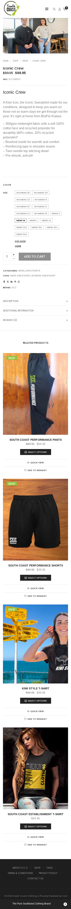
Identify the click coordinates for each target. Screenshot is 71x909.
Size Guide (20, 241)
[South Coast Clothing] (12, 15)
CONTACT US (35, 878)
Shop (15, 60)
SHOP (37, 867)
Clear (18, 246)
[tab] (35, 301)
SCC (14, 287)
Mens (25, 60)
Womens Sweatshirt (43, 275)
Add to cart (34, 256)
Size (5, 192)
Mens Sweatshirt (20, 275)
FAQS (50, 867)
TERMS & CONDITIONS (20, 873)
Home (5, 60)
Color (7, 184)
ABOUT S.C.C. (20, 867)
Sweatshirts (32, 270)
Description (10, 301)
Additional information (18, 310)
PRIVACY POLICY (48, 873)
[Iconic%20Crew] (4, 282)
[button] (63, 32)
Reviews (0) (10, 320)
